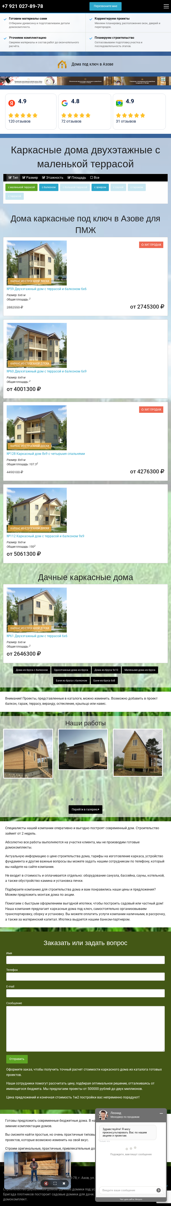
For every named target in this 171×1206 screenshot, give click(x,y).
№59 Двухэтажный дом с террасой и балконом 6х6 (47, 289)
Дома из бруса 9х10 (106, 670)
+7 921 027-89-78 (22, 6)
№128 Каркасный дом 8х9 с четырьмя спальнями (46, 454)
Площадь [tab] (78, 178)
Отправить (16, 1059)
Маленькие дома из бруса (139, 670)
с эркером (100, 187)
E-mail (10, 986)
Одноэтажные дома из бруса (71, 670)
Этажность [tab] (54, 178)
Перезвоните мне (105, 6)
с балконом (49, 187)
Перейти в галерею (85, 809)
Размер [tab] (31, 178)
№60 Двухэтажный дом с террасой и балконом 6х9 (47, 371)
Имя (9, 953)
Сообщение (14, 1003)
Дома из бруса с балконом (32, 670)
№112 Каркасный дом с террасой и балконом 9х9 (45, 536)
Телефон (12, 970)
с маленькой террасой (21, 187)
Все (96, 178)
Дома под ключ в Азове (92, 64)
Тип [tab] (15, 178)
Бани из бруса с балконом (71, 680)
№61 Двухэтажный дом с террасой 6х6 (37, 636)
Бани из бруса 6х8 (104, 680)
